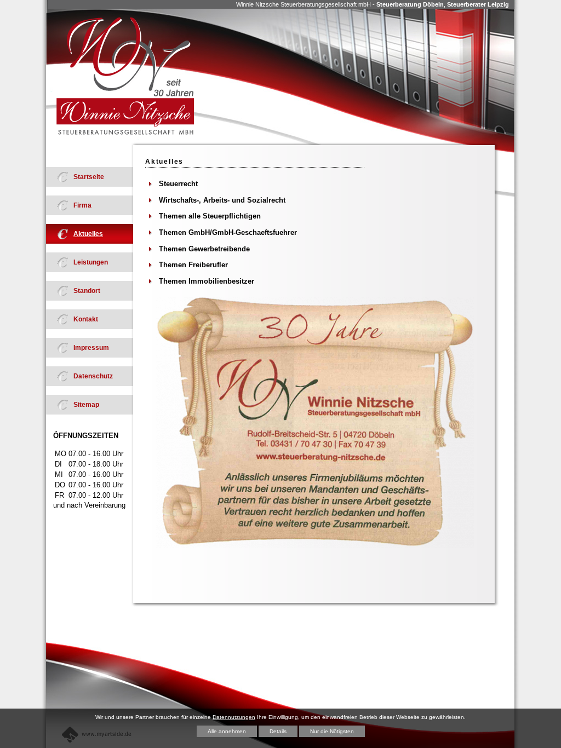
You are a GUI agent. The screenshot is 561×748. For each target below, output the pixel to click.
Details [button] (278, 731)
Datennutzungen (234, 717)
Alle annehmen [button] (227, 731)
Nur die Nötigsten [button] (332, 731)
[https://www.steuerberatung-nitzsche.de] (125, 76)
